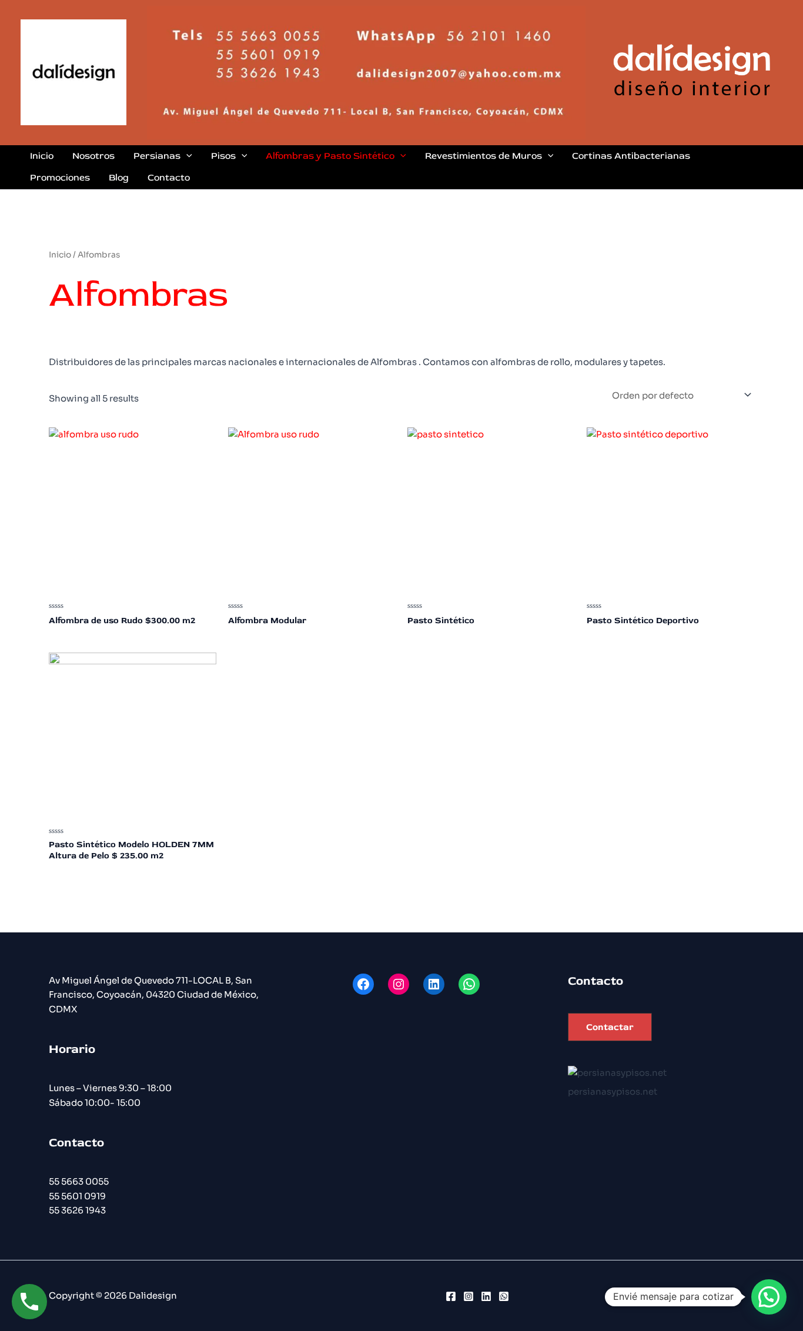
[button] (610, 1027)
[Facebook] (451, 1296)
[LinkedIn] (486, 1296)
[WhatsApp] (503, 1296)
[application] (186, 156)
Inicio (60, 255)
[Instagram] (468, 1296)
